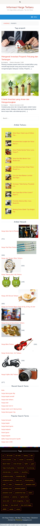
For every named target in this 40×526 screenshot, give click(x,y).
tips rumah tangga (26, 505)
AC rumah (10, 455)
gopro (32, 464)
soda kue (14, 497)
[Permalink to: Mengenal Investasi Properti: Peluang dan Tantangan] (20, 42)
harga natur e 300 (7, 442)
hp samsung (30, 468)
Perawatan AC (19, 484)
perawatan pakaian (20, 488)
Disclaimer (34, 518)
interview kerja (7, 472)
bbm (32, 455)
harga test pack (6, 420)
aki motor (18, 455)
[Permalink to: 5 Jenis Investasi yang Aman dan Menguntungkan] (20, 85)
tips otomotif (14, 505)
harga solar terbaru (7, 399)
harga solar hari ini (7, 406)
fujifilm (26, 464)
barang (26, 455)
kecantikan (25, 472)
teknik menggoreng (18, 501)
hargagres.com (27, 520)
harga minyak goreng (8, 468)
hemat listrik (20, 468)
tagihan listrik (24, 497)
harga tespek (5, 423)
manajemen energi (8, 476)
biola (2, 390)
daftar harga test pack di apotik (10, 439)
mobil (4, 484)
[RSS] (20, 2)
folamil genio (5, 432)
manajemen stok (20, 476)
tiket (27, 501)
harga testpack (6, 429)
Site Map (18, 518)
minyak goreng (29, 480)
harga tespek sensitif (7, 396)
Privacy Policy (26, 518)
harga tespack (5, 436)
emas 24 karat (17, 464)
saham (30, 493)
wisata (18, 509)
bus (15, 459)
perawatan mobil (30, 484)
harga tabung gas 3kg (8, 393)
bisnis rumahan (7, 459)
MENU (35, 17)
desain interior (6, 464)
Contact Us (11, 520)
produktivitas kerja (20, 493)
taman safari (6, 501)
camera (21, 459)
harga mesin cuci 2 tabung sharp (11, 409)
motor (10, 484)
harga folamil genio (7, 426)
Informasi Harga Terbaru (20, 7)
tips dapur (5, 505)
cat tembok (29, 459)
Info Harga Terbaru (8, 518)
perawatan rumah (7, 493)
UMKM (4, 509)
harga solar (4, 403)
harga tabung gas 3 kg (8, 412)
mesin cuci (19, 480)
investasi (16, 472)
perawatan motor (7, 488)
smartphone (6, 497)
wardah (11, 509)
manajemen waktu (8, 480)
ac (3, 455)
